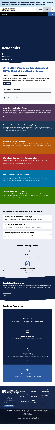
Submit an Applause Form (47, 389)
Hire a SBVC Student (35, 394)
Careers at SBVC (23, 399)
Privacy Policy (34, 402)
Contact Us (33, 389)
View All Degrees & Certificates (13, 97)
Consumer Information (24, 401)
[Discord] (16, 402)
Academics (4, 14)
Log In (46, 9)
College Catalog (7, 56)
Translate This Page (9, 405)
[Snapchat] (8, 402)
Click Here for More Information (33, 4)
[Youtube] (10, 402)
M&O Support (34, 396)
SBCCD (3, 396)
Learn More (7, 83)
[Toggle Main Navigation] (53, 9)
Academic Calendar (8, 54)
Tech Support (45, 395)
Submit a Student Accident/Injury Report (47, 392)
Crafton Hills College (9, 396)
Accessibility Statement (24, 389)
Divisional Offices (7, 59)
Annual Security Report (24, 394)
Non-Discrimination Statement (35, 399)
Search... (7, 94)
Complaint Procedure (27, 414)
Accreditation (22, 391)
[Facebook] (2, 402)
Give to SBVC (33, 391)
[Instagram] (6, 402)
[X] (4, 402)
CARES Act (22, 396)
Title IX (43, 397)
